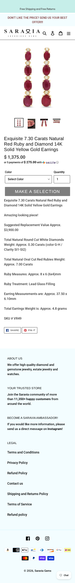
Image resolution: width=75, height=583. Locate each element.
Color (8, 172)
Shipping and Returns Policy (27, 494)
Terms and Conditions (23, 452)
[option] (19, 122)
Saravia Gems (43, 570)
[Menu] (69, 33)
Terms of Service (19, 504)
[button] (37, 162)
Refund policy (17, 515)
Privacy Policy (17, 463)
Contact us (15, 483)
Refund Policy (17, 473)
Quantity (59, 172)
